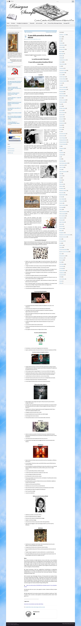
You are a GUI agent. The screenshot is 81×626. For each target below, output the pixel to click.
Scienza (60, 247)
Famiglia (60, 125)
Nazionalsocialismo (62, 194)
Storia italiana (61, 264)
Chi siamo (13, 23)
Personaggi (61, 207)
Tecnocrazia (61, 266)
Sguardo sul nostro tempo (63, 251)
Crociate (60, 83)
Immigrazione (61, 148)
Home (8, 23)
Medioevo (61, 186)
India (60, 150)
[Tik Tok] (9, 1)
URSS (60, 276)
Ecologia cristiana (62, 108)
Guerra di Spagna (62, 137)
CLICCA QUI (10, 62)
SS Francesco (61, 257)
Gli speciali (32, 23)
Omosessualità (62, 201)
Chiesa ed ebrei (62, 64)
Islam (60, 158)
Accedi (9, 146)
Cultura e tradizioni (62, 87)
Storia (60, 262)
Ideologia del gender (62, 142)
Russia (60, 238)
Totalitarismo (61, 272)
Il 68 (60, 146)
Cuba (60, 85)
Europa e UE (61, 118)
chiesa (32, 607)
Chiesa (30, 39)
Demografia (61, 91)
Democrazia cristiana (62, 89)
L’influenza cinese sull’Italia (50, 32)
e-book (60, 106)
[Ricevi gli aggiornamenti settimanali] (12, 1)
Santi (60, 243)
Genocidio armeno (62, 133)
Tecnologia (61, 268)
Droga (60, 104)
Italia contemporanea (63, 171)
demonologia (36, 607)
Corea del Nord (62, 72)
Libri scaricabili (39, 23)
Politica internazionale (63, 211)
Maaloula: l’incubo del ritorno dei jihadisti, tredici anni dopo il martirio (14, 103)
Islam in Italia (61, 167)
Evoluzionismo (61, 123)
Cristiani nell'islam (62, 78)
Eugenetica (61, 116)
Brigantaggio (61, 53)
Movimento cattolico (63, 190)
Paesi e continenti (62, 205)
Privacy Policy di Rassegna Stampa (55, 23)
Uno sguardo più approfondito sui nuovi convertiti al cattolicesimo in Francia (15, 82)
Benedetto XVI (62, 49)
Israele (60, 169)
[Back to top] (78, 623)
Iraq (60, 156)
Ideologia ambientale (63, 139)
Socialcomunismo (62, 255)
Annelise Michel (28, 607)
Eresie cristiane (62, 112)
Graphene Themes (16, 624)
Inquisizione (61, 152)
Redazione (26, 39)
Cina (60, 66)
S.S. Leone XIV (61, 241)
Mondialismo (61, 188)
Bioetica (60, 51)
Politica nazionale (62, 213)
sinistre (60, 253)
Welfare (60, 283)
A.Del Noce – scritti (62, 34)
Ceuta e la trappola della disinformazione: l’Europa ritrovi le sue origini (14, 88)
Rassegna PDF (66, 23)
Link (45, 23)
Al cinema (61, 43)
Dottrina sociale (62, 102)
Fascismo (61, 127)
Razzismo (61, 224)
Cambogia (61, 57)
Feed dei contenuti (11, 148)
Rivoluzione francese (63, 236)
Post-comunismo (62, 215)
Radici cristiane (62, 222)
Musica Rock (61, 192)
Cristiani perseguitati (63, 80)
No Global (61, 196)
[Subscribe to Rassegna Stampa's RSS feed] (7, 1)
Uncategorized (61, 274)
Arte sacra (61, 47)
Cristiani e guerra (62, 76)
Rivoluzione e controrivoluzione (64, 234)
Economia (61, 110)
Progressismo (61, 217)
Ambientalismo (62, 45)
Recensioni (61, 226)
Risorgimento (61, 232)
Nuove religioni (62, 198)
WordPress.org (10, 152)
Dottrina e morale (37, 39)
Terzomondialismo (62, 270)
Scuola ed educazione (63, 249)
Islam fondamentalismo (63, 163)
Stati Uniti (61, 260)
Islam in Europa (62, 165)
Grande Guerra (62, 135)
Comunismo (61, 68)
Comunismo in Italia (62, 70)
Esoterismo (61, 114)
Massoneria (61, 184)
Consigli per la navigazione (22, 23)
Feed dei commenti (11, 150)
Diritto (60, 97)
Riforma (60, 230)
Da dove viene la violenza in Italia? (14, 112)
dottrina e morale (42, 607)
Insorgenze (61, 154)
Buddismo (61, 55)
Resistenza (61, 228)
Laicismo (60, 175)
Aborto (60, 36)
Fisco (60, 131)
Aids (60, 40)
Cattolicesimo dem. (62, 59)
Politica (60, 209)
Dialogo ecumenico (62, 95)
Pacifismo (61, 203)
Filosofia (60, 129)
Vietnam (60, 281)
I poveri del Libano (29, 32)
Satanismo (61, 245)
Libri (60, 177)
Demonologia (33, 39)
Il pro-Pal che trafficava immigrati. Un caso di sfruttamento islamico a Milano (15, 117)
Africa (60, 38)
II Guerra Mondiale (62, 144)
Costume (61, 74)
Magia (60, 182)
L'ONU (60, 173)
